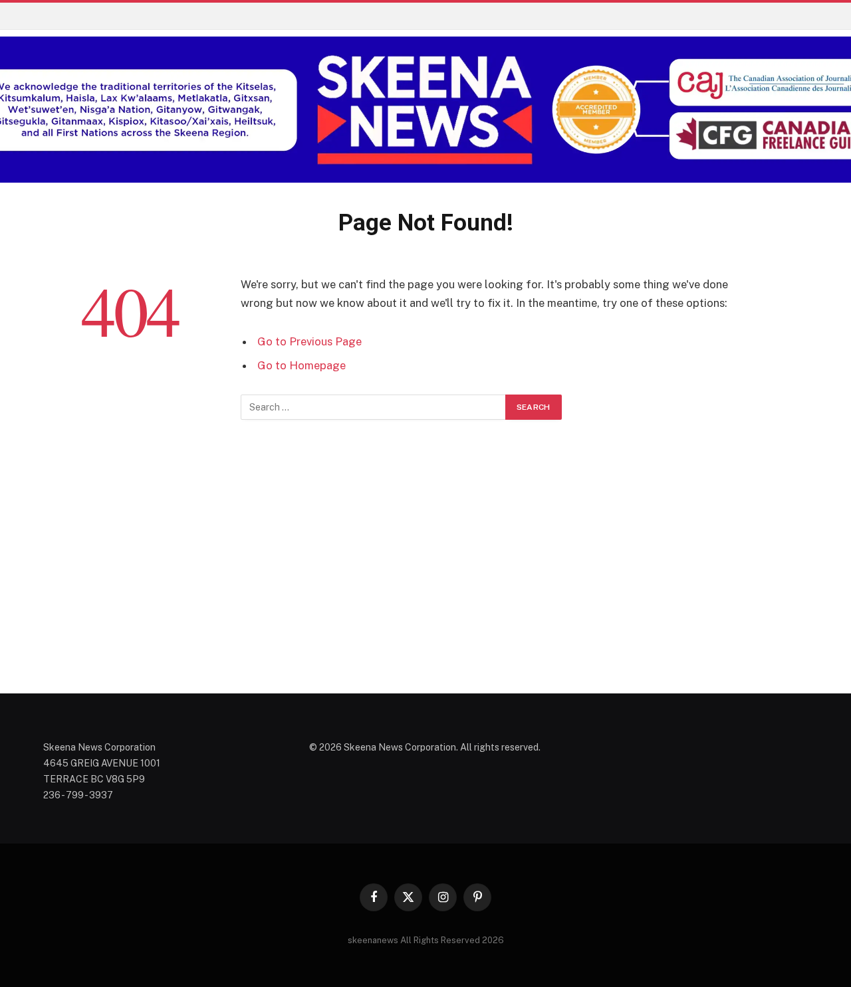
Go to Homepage (301, 365)
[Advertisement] (425, 573)
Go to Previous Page (309, 341)
